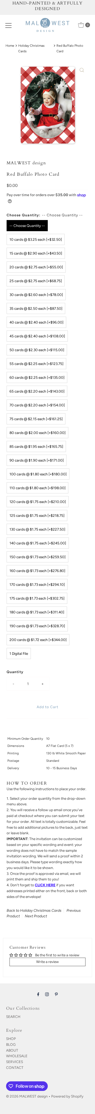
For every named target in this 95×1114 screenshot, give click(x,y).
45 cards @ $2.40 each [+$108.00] (37, 336)
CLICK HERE (45, 885)
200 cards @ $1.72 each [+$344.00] (38, 640)
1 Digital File (19, 653)
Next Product (36, 916)
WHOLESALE (16, 1056)
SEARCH (13, 1016)
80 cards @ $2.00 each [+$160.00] (37, 433)
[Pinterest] (56, 994)
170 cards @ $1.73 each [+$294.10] (37, 584)
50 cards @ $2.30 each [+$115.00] (37, 350)
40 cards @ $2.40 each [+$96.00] (36, 322)
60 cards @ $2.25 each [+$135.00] (37, 377)
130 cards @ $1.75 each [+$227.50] (37, 529)
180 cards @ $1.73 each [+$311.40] (37, 612)
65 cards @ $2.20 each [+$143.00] (37, 391)
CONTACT (14, 1067)
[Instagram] (47, 994)
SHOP (11, 1038)
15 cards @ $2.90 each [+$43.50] (36, 253)
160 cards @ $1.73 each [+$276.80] (37, 571)
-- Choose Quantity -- (27, 225)
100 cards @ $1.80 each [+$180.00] (38, 474)
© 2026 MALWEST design (27, 1096)
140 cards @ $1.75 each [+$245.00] (38, 543)
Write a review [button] (47, 962)
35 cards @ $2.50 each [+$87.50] (36, 308)
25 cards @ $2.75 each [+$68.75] (36, 281)
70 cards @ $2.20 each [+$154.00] (37, 405)
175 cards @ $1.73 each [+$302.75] (37, 598)
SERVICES (14, 1062)
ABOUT (12, 1050)
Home (10, 46)
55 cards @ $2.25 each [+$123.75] (36, 364)
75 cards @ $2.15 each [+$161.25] (36, 419)
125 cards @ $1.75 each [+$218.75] (37, 515)
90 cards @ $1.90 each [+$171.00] (37, 460)
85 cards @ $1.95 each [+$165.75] (36, 446)
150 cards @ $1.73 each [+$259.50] (37, 557)
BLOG (11, 1044)
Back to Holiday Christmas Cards (34, 910)
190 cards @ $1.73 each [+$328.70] (37, 626)
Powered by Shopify (67, 1096)
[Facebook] (38, 994)
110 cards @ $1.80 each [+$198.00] (37, 488)
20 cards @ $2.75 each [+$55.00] (36, 267)
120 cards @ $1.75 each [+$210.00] (38, 502)
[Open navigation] (8, 25)
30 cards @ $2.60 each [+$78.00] (36, 295)
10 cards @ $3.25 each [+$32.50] (36, 239)
